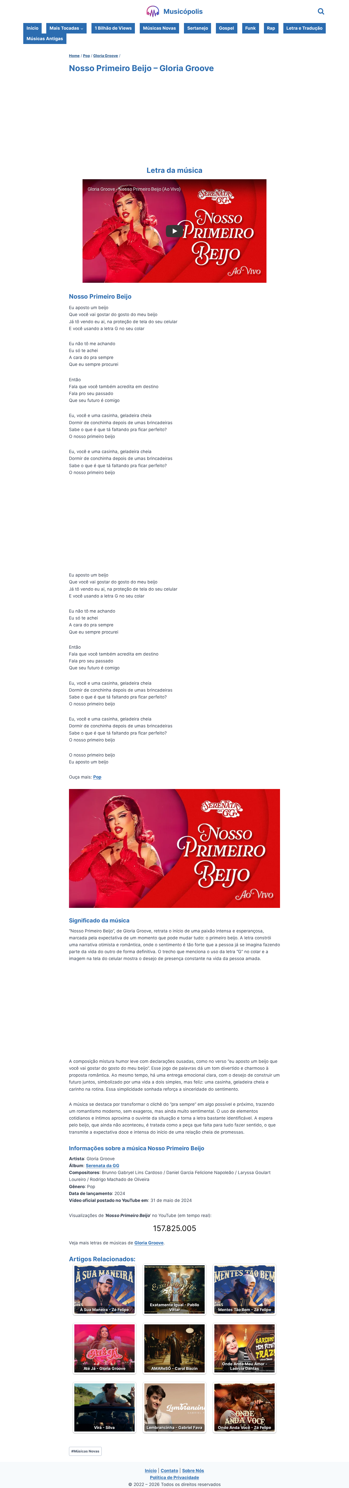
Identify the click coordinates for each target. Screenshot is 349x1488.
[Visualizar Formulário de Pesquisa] (321, 11)
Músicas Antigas (45, 38)
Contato (169, 1470)
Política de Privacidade (174, 1477)
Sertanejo (197, 28)
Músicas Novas (159, 28)
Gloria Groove (149, 1242)
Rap (271, 28)
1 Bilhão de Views (113, 28)
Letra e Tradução (304, 28)
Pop (97, 777)
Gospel (226, 28)
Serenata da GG (102, 1165)
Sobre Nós (193, 1470)
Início (32, 28)
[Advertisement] (174, 118)
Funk (250, 28)
